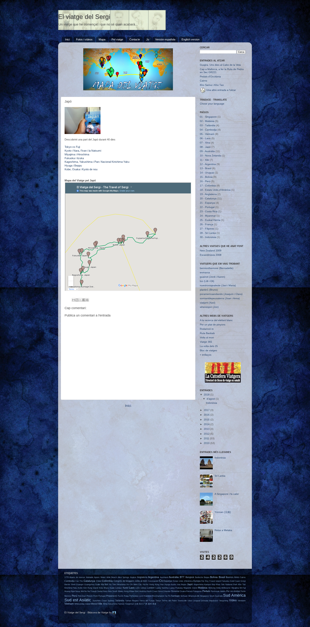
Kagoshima (198, 584)
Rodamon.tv (207, 329)
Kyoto (125, 588)
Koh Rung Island (90, 588)
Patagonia (197, 591)
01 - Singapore (208, 116)
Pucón (120, 596)
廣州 (150, 604)
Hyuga (167, 584)
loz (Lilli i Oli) (207, 281)
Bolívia (214, 577)
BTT (182, 577)
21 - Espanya (207, 203)
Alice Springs (123, 577)
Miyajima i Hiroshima (77, 154)
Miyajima (235, 588)
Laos (132, 587)
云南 (136, 604)
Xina (105, 604)
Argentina (153, 577)
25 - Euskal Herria (210, 220)
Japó (190, 584)
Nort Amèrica (140, 591)
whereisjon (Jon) (209, 307)
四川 (141, 604)
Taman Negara (131, 601)
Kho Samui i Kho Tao (212, 85)
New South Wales (115, 591)
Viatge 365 (206, 342)
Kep (213, 584)
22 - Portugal (207, 207)
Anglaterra (142, 577)
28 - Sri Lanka (208, 233)
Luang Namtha (161, 588)
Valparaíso (213, 601)
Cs (161, 580)
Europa (197, 581)
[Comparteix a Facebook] (84, 300)
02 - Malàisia (207, 121)
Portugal (101, 596)
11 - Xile (204, 160)
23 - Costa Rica (208, 211)
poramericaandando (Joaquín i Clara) (221, 294)
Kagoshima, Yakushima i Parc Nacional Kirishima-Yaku (97, 161)
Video (233, 600)
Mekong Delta (214, 588)
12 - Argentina (208, 164)
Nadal (99, 591)
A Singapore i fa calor (227, 494)
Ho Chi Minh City (134, 584)
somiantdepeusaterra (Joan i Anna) (220, 298)
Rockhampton (158, 596)
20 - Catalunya (208, 198)
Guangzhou (89, 584)
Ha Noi (104, 584)
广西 (145, 604)
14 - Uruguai (207, 172)
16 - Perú (205, 181)
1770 (66, 577)
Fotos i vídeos (84, 39)
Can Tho (79, 581)
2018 (207, 394)
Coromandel (153, 581)
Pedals (206, 591)
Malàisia (202, 587)
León (137, 588)
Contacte (134, 39)
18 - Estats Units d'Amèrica (215, 190)
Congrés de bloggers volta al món (130, 581)
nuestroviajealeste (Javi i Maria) (218, 285)
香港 (154, 604)
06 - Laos (205, 138)
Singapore (204, 596)
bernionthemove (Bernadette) (216, 268)
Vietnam (69, 603)
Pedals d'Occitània (210, 76)
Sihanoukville (193, 596)
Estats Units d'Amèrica (183, 581)
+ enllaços (205, 354)
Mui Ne (84, 591)
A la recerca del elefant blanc (216, 320)
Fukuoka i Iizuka (74, 158)
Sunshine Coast (100, 601)
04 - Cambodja (208, 129)
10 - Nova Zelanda (210, 155)
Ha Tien (112, 584)
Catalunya (89, 581)
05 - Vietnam (207, 134)
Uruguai (196, 601)
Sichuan (183, 596)
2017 (207, 410)
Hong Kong (154, 584)
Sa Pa (167, 596)
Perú (74, 595)
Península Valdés (218, 591)
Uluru (190, 601)
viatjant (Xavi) (207, 302)
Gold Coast (235, 581)
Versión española (165, 39)
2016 (207, 414)
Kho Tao (242, 584)
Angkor (133, 577)
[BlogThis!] (77, 300)
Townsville (182, 601)
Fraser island (215, 581)
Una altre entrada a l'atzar (221, 90)
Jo (147, 39)
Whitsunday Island (82, 604)
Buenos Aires (232, 577)
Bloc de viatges (208, 350)
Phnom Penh (92, 596)
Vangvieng (223, 601)
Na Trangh (92, 591)
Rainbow (148, 596)
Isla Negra (181, 584)
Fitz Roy (205, 581)
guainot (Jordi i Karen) (212, 277)
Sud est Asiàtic (77, 600)
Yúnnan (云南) (223, 512)
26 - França (206, 224)
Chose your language (212, 103)
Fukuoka (225, 581)
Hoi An (146, 584)
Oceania (175, 591)
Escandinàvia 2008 (210, 255)
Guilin (97, 584)
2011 (207, 438)
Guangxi (79, 584)
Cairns (203, 80)
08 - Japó (205, 147)
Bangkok (189, 577)
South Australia (216, 596)
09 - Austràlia (207, 151)
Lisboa (143, 588)
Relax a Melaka (223, 530)
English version (190, 39)
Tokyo (158, 601)
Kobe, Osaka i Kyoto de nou (81, 169)
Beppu (206, 577)
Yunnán (121, 604)
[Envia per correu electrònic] (73, 300)
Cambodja (69, 581)
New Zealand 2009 (210, 250)
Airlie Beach (111, 577)
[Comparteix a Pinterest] (87, 300)
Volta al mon (207, 337)
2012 (207, 433)
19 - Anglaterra (208, 194)
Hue (162, 584)
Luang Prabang (176, 588)
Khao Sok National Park (226, 584)
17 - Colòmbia (208, 185)
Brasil (222, 577)
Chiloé (98, 581)
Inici (67, 39)
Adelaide (89, 577)
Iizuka (173, 584)
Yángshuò (129, 604)
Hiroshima (121, 584)
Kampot (207, 584)
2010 (207, 443)
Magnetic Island (190, 588)
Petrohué (82, 596)
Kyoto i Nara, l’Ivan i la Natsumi (83, 150)
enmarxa (205, 272)
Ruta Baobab (207, 333)
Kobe (80, 588)
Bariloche (199, 577)
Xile (100, 603)
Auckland (164, 577)
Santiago (175, 596)
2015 (207, 419)
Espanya (167, 581)
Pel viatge (117, 39)
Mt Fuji (243, 588)
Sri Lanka (220, 476)
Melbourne (226, 588)
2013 (207, 429)
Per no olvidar (233, 591)
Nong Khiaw (129, 591)
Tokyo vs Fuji (72, 146)
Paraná (189, 591)
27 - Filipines (207, 228)
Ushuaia (204, 601)
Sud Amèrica (234, 595)
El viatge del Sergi (84, 16)
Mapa (102, 39)
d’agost (211, 398)
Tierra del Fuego (146, 601)
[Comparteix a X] (80, 300)
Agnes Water (99, 577)
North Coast (152, 591)
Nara (105, 591)
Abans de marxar (77, 577)
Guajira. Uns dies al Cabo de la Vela (220, 65)
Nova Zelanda (164, 591)
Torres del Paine (169, 601)
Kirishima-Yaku (70, 588)
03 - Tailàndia (207, 125)
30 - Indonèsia (208, 237)
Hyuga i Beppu (73, 165)
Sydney (111, 601)
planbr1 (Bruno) (209, 289)
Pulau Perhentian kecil (133, 596)
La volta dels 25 (209, 346)
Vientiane (242, 601)
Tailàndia (119, 600)
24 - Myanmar (208, 215)
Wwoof (94, 604)
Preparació (111, 596)
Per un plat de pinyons (212, 324)
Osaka (183, 591)
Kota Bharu (104, 588)
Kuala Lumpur (116, 588)
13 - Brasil (205, 168)
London (151, 588)
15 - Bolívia (206, 177)
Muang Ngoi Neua (72, 591)
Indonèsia (211, 403)
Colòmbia (107, 581)
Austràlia (174, 577)
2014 (207, 424)
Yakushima (113, 604)
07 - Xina (205, 142)
